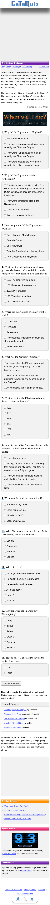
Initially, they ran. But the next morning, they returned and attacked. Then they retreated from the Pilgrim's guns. (24, 467)
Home (18, 901)
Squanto (10, 551)
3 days (9, 631)
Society (8, 67)
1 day (9, 620)
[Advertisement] (25, 35)
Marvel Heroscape (12, 727)
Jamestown (12, 332)
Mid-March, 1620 (14, 515)
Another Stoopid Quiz (13, 723)
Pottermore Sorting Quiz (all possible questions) (25, 814)
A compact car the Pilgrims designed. (24, 388)
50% (8, 408)
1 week (10, 637)
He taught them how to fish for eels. (23, 573)
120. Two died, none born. (19, 296)
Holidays (16, 67)
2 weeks (10, 642)
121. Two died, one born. (18, 301)
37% (8, 418)
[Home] (25, 4)
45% (8, 413)
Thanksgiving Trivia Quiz (15, 709)
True (8, 667)
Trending (31, 901)
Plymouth (11, 327)
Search (25, 901)
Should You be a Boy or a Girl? (17, 819)
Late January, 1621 (15, 521)
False (9, 673)
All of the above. (14, 590)
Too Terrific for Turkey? (14, 718)
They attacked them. (16, 458)
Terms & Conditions (13, 889)
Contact (41, 889)
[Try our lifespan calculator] (25, 840)
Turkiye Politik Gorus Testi (15, 810)
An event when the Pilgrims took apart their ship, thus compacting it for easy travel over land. (24, 366)
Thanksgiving (27, 67)
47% (8, 424)
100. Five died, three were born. (22, 285)
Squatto (10, 541)
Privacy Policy (30, 889)
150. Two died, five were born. (21, 280)
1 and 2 (10, 595)
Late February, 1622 (16, 510)
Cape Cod (11, 321)
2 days (9, 626)
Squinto (10, 557)
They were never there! (17, 209)
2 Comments (44, 67)
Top (2, 67)
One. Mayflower (14, 246)
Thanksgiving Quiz (12, 714)
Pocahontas (12, 546)
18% (8, 429)
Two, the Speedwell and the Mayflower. (25, 251)
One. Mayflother (14, 240)
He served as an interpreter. (20, 584)
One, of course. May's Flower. (20, 235)
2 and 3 (10, 600)
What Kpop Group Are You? (16, 806)
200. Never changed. (16, 291)
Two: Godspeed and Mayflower (21, 257)
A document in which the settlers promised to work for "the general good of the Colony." (24, 379)
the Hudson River (15, 346)
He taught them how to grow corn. (22, 579)
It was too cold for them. (18, 138)
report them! (26, 870)
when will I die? (9, 854)
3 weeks (10, 647)
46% (8, 434)
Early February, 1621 (16, 504)
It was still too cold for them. (19, 215)
